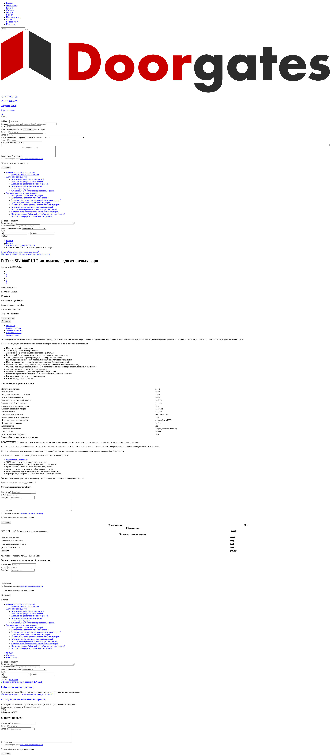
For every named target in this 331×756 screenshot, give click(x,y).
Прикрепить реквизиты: (12, 129)
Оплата (9, 12)
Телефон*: (6, 497)
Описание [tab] (10, 326)
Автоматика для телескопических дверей (29, 184)
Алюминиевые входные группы (20, 172)
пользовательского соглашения (31, 159)
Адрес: (4, 140)
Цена (3, 231)
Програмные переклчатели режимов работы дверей (34, 209)
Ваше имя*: (6, 492)
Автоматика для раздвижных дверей (27, 179)
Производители (13, 17)
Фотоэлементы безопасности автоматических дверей (34, 212)
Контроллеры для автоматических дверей (29, 198)
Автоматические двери (16, 177)
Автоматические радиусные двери (26, 186)
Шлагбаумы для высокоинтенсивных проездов (23, 699)
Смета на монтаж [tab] (13, 333)
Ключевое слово (8, 226)
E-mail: (5, 132)
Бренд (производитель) (11, 228)
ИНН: (4, 127)
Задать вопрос (12, 335)
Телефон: (6, 135)
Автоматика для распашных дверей (27, 181)
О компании (11, 5)
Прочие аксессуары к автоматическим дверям (31, 216)
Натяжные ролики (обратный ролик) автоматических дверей (38, 214)
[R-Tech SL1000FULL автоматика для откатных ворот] (25, 254)
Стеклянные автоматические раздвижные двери (32, 191)
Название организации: (11, 124)
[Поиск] (26, 29)
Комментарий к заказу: (11, 156)
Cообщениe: (6, 511)
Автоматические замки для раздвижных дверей (32, 207)
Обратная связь (7, 110)
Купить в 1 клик (8, 318)
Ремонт (9, 15)
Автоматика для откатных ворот (20, 245)
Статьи (9, 19)
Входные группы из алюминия (25, 174)
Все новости (13, 680)
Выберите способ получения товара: (17, 137)
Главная (9, 3)
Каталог (9, 8)
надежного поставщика (16, 460)
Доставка (10, 10)
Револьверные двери (20, 188)
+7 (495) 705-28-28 (9, 97)
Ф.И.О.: (5, 121)
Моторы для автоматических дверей (27, 195)
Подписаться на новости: (12, 707)
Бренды (9, 653)
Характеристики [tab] (13, 328)
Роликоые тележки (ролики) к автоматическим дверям (35, 205)
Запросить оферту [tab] (14, 330)
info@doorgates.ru (8, 105)
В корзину (6, 321)
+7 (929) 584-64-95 (9, 101)
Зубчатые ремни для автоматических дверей (30, 202)
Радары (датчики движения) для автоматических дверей (36, 200)
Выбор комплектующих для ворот (17, 687)
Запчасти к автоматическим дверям (21, 193)
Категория (5, 223)
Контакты (10, 24)
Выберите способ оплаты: (12, 142)
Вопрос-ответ (12, 22)
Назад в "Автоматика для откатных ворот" (20, 252)
